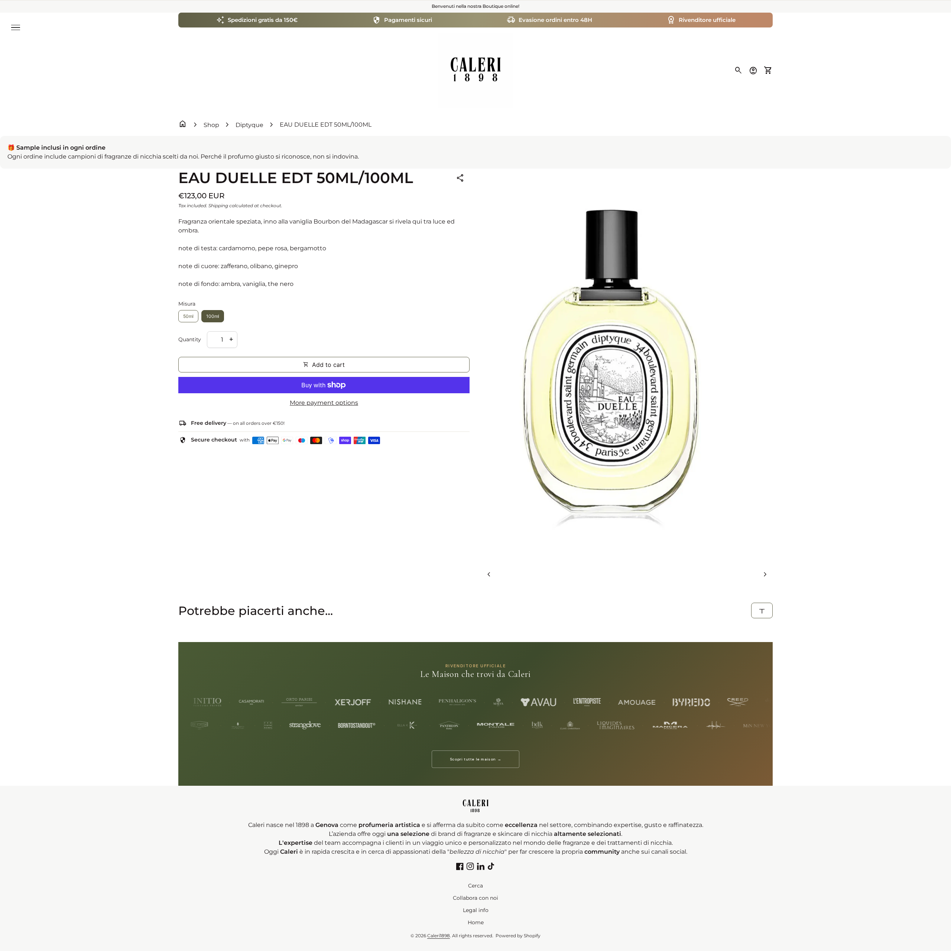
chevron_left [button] (488, 574)
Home (476, 922)
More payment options (324, 402)
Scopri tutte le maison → (475, 759)
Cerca (475, 885)
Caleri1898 (438, 935)
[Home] (475, 70)
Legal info (476, 910)
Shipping (218, 205)
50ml (188, 316)
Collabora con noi (475, 898)
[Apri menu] (15, 27)
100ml (212, 316)
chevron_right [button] (765, 574)
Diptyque (249, 124)
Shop (211, 124)
